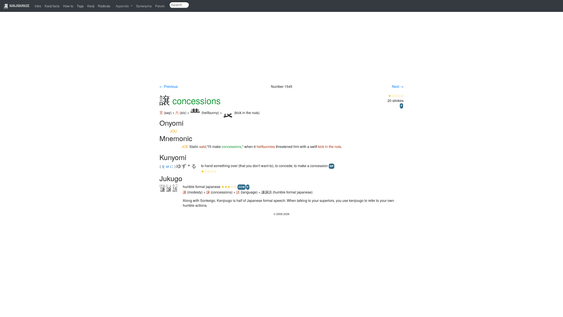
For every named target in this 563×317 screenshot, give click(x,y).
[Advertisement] (281, 51)
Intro (38, 6)
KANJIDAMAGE (19, 5)
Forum (160, 6)
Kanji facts (52, 6)
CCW (241, 187)
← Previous (168, 86)
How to (68, 6)
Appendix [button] (123, 6)
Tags (80, 6)
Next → (398, 86)
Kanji (90, 6)
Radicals (104, 6)
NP (331, 166)
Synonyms (144, 6)
